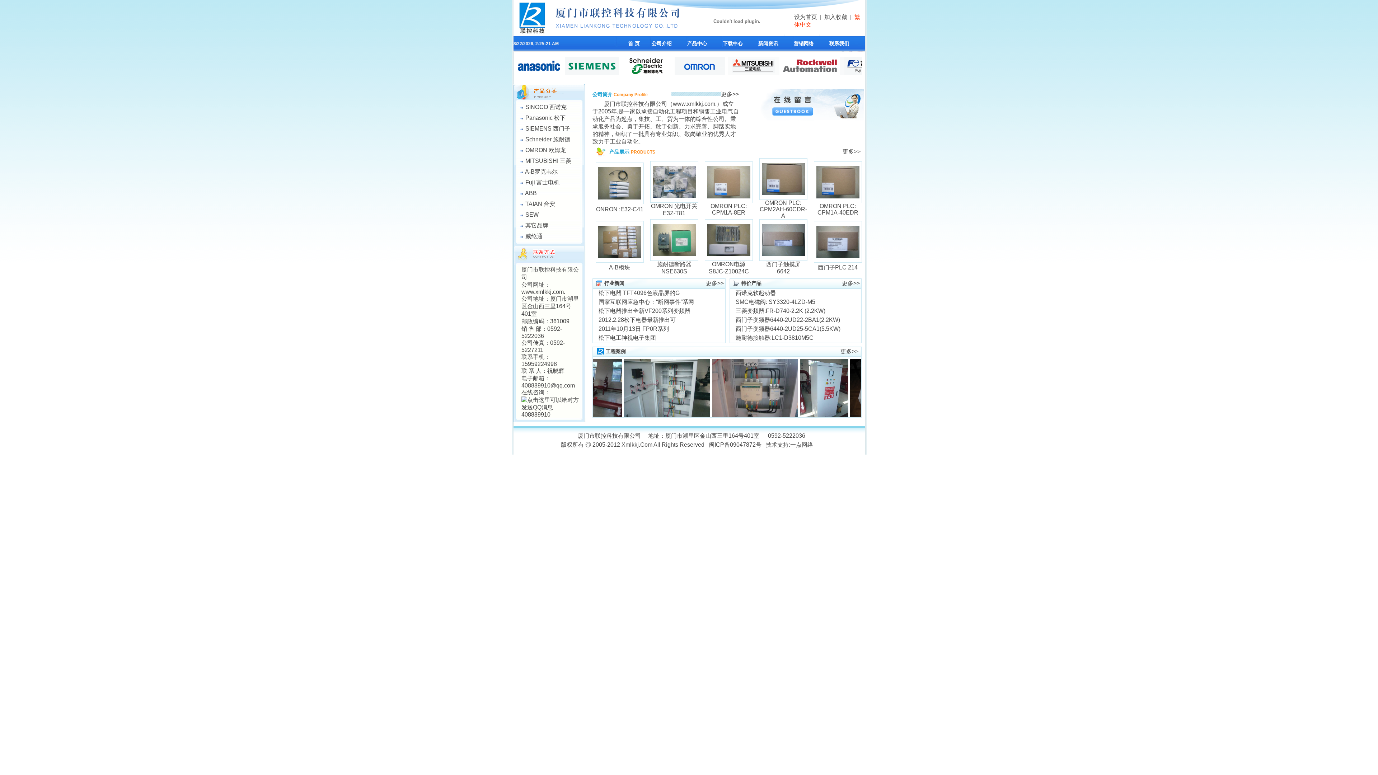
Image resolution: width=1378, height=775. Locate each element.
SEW (532, 215)
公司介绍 (662, 43)
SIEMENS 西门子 (547, 129)
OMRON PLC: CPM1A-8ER (729, 209)
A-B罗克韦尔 (541, 172)
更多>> (730, 94)
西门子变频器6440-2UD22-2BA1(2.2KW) (788, 320)
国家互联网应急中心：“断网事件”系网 (646, 302)
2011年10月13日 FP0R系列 (634, 329)
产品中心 (697, 43)
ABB (531, 193)
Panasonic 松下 (545, 118)
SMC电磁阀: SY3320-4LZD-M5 (775, 302)
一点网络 (801, 445)
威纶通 (534, 236)
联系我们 (839, 43)
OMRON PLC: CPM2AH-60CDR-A (783, 209)
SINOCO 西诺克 (546, 107)
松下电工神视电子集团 (627, 338)
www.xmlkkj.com (542, 292)
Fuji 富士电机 (542, 182)
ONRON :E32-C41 (619, 209)
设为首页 (805, 17)
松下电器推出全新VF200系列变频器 (644, 311)
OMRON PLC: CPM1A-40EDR (837, 209)
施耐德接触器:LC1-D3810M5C (775, 338)
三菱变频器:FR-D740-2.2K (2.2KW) (780, 311)
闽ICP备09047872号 (735, 445)
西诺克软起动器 (756, 293)
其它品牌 (536, 225)
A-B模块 (619, 267)
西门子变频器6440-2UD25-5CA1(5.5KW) (788, 329)
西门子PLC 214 (838, 267)
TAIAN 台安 (540, 204)
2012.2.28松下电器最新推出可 (637, 320)
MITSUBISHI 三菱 (548, 161)
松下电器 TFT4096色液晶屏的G (639, 293)
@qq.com (562, 385)
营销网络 (804, 43)
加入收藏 (835, 17)
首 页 (634, 43)
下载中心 (733, 43)
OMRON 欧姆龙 (545, 150)
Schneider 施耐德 (547, 139)
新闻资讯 (768, 43)
